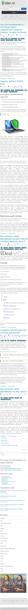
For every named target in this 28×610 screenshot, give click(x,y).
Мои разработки (3, 538)
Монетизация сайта (4, 551)
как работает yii (14, 38)
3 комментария (11, 386)
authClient (3, 40)
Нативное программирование (6, 566)
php (1, 247)
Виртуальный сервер (13, 91)
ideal (2, 249)
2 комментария (11, 78)
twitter (6, 38)
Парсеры (2, 528)
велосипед (11, 247)
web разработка (3, 553)
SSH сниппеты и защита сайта (8, 481)
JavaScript (25, 194)
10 (21, 452)
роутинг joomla (13, 340)
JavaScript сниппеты (6, 484)
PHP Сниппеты (4, 440)
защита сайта (7, 90)
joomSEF (2, 366)
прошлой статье (4, 401)
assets (21, 249)
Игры (1, 561)
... (10, 452)
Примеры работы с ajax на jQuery (8, 496)
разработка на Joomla (21, 340)
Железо (2, 556)
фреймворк (24, 247)
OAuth (20, 40)
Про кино (2, 563)
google (2, 38)
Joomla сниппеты (5, 442)
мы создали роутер (12, 265)
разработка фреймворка (9, 249)
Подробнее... (4, 78)
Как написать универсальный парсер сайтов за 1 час (12, 500)
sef (8, 340)
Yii (14, 35)
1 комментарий (11, 233)
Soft (1, 525)
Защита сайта (17, 86)
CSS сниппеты (5, 482)
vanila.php (17, 397)
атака (2, 90)
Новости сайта (3, 541)
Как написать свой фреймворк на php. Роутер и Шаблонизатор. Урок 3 (13, 239)
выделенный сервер (19, 90)
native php (6, 247)
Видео (1, 568)
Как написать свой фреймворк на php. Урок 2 (13, 390)
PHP (15, 244)
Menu (14, 12)
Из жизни (2, 536)
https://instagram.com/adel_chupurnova (13, 470)
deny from (5, 91)
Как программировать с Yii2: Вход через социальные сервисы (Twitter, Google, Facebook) (13, 28)
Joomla (1, 571)
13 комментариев (12, 327)
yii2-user (22, 38)
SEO (1, 543)
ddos (26, 90)
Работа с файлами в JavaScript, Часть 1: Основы (11, 508)
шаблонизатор (17, 247)
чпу (5, 340)
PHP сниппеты (5, 479)
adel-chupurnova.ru (7, 467)
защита (12, 90)
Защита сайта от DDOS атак (11, 82)
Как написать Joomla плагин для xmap (9, 445)
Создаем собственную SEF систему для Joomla (13, 331)
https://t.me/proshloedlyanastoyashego (13, 468)
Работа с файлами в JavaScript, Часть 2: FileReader (12, 504)
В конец (2, 454)
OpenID (15, 40)
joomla (2, 340)
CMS (1, 531)
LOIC (11, 161)
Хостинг (2, 558)
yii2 (19, 38)
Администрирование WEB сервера (7, 548)
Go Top (14, 608)
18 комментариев (12, 436)
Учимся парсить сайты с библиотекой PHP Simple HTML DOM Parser (13, 491)
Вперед (25, 452)
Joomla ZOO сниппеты (7, 477)
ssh (1, 91)
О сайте (22, 600)
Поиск (11, 6)
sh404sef (20, 365)
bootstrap (17, 249)
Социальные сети (9, 40)
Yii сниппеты (4, 438)
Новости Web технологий (5, 523)
